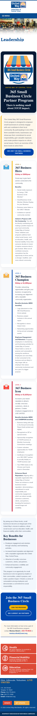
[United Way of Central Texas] (18, 7)
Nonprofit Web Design (10, 714)
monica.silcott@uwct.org (18, 633)
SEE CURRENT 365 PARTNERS (18, 613)
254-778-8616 (26, 631)
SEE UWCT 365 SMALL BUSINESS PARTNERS (19, 152)
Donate (7, 703)
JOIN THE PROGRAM (18, 607)
